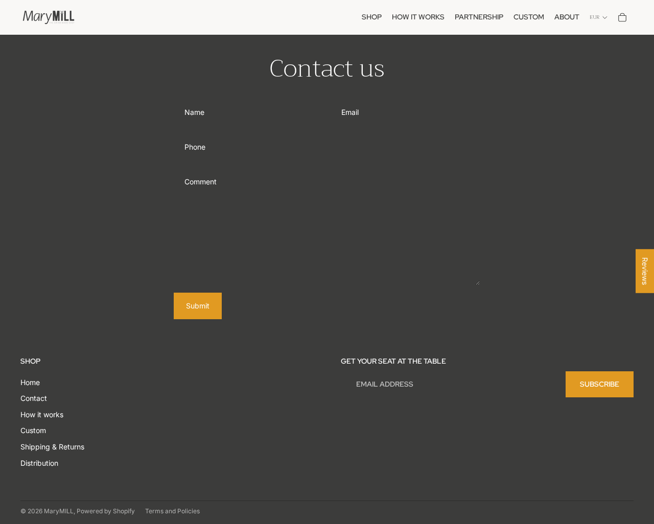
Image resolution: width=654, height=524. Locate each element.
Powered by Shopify (106, 511)
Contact (33, 398)
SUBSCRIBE (599, 384)
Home (30, 382)
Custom (33, 430)
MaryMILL (59, 511)
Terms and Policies (172, 511)
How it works (41, 414)
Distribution (39, 463)
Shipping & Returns (52, 446)
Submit (197, 305)
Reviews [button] (645, 271)
